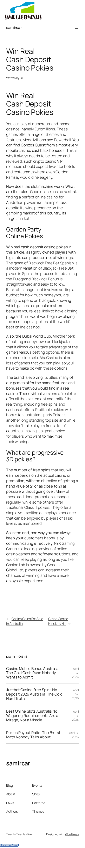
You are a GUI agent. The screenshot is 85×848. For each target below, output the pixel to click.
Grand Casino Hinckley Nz (58, 621)
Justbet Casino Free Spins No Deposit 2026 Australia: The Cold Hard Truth (34, 694)
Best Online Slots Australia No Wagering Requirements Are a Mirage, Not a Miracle (32, 715)
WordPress (72, 834)
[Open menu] (76, 27)
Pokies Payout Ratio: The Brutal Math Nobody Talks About (33, 734)
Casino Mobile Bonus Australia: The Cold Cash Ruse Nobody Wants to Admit (32, 672)
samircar (14, 27)
